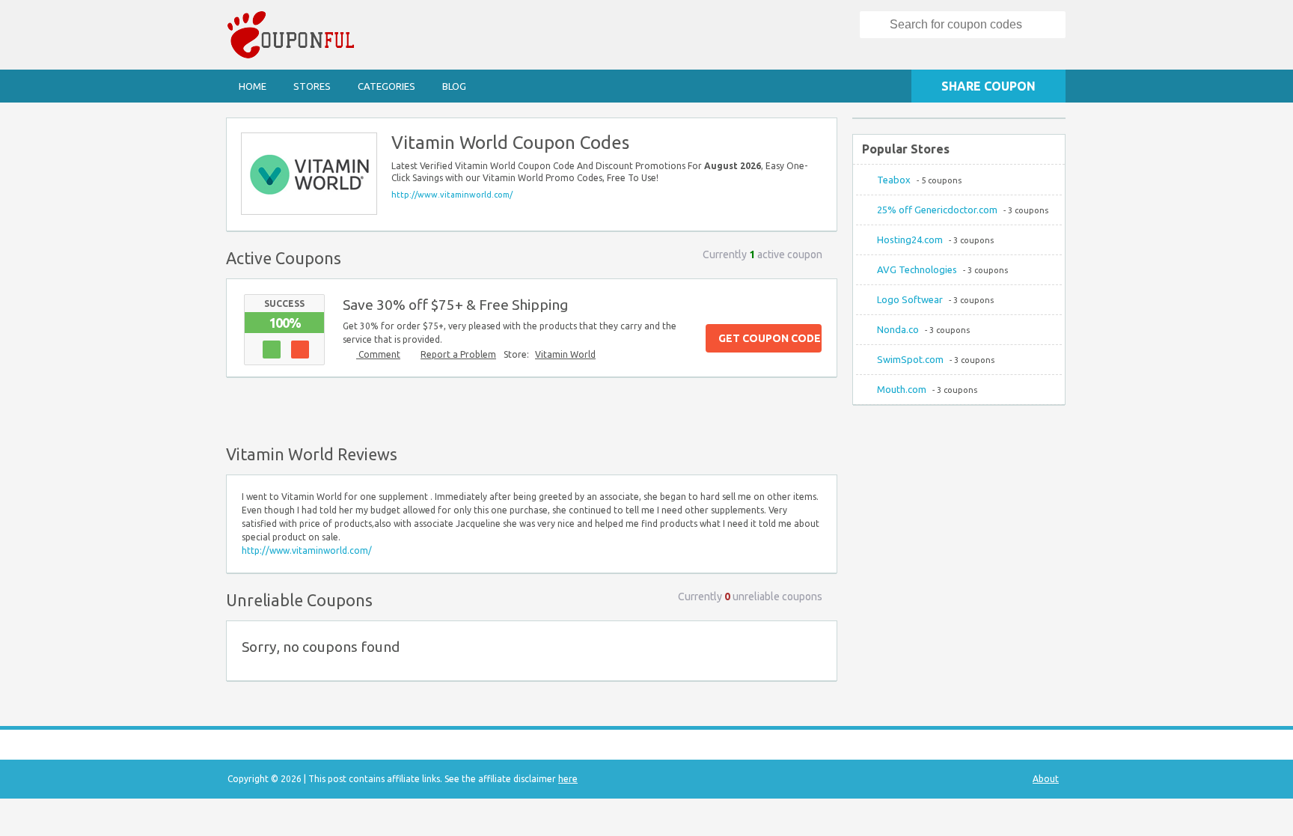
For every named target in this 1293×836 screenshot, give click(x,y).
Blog (454, 86)
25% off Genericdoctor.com (937, 209)
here (568, 779)
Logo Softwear (910, 299)
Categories (386, 86)
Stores (312, 86)
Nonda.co (898, 329)
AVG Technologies (917, 269)
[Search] (875, 24)
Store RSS (818, 136)
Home (252, 86)
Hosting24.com (910, 239)
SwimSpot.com (910, 359)
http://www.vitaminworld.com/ (452, 194)
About (1046, 779)
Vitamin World (565, 354)
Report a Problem (458, 354)
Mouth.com (901, 389)
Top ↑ (821, 408)
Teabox (894, 179)
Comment (378, 354)
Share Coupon (988, 86)
